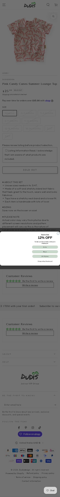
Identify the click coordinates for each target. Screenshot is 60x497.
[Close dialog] (58, 233)
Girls (45, 247)
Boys (45, 252)
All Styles (45, 256)
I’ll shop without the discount (45, 261)
